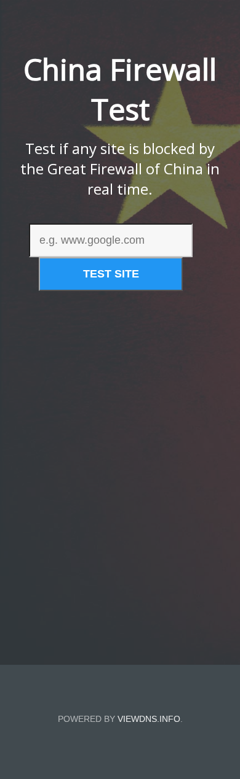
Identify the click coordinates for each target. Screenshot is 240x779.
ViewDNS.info (149, 719)
